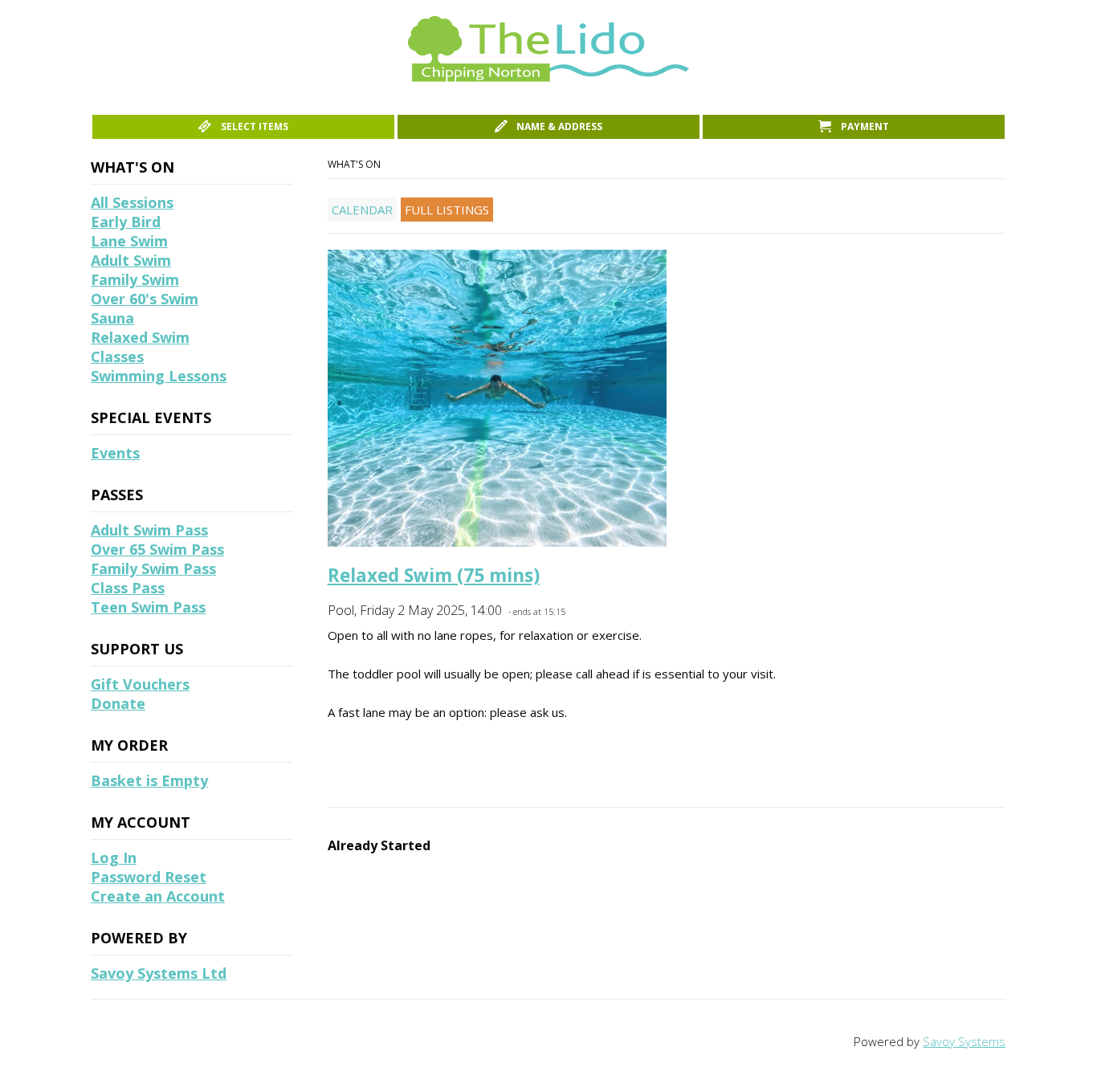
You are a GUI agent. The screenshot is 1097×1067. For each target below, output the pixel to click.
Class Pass (128, 587)
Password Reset (148, 876)
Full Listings (447, 210)
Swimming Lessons (158, 375)
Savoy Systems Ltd (158, 973)
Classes (117, 356)
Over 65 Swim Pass (157, 549)
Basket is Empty (149, 780)
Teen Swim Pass (148, 607)
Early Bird (126, 221)
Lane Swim (129, 240)
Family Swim (135, 279)
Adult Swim (131, 260)
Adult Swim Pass (149, 530)
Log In (114, 857)
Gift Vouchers (140, 684)
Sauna (112, 318)
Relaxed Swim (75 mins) (434, 575)
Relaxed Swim (140, 337)
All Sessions (132, 202)
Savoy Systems (964, 1041)
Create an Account (158, 896)
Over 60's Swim (144, 298)
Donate (118, 703)
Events (115, 452)
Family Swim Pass (153, 568)
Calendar (362, 210)
